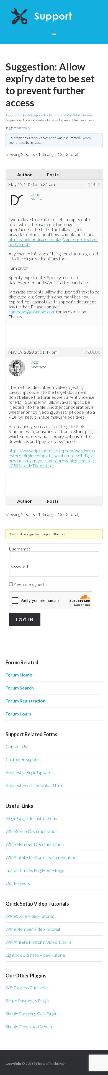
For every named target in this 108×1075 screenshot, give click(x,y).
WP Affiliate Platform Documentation (41, 857)
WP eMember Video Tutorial (33, 929)
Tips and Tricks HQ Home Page (35, 870)
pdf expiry (23, 128)
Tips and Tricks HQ (50, 1063)
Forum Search (20, 687)
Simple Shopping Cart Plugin (31, 1013)
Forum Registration (25, 700)
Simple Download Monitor (30, 1026)
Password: (19, 566)
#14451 (92, 184)
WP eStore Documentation (32, 831)
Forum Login (18, 713)
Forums (60, 115)
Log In (25, 619)
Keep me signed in (31, 584)
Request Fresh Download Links (35, 785)
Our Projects (18, 883)
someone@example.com (32, 311)
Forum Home (19, 674)
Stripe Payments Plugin (27, 1000)
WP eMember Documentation (35, 844)
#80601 (92, 352)
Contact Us (16, 746)
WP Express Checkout (27, 987)
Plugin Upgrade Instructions (31, 818)
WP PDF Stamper (81, 115)
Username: (19, 548)
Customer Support (23, 759)
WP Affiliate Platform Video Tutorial (39, 942)
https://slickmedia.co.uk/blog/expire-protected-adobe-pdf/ (53, 242)
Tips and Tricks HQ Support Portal (29, 115)
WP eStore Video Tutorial (30, 916)
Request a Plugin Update (29, 772)
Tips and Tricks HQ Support (54, 17)
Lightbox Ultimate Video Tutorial (36, 955)
